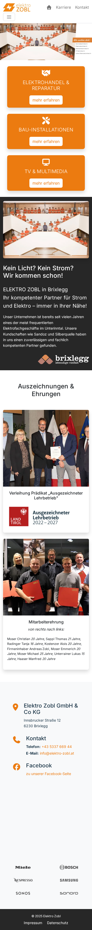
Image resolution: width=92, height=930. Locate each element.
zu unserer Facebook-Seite (48, 773)
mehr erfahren (46, 100)
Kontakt (82, 7)
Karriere (63, 7)
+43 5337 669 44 (57, 746)
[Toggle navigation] (9, 17)
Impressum (33, 923)
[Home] (49, 7)
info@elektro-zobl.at (57, 753)
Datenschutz (57, 923)
